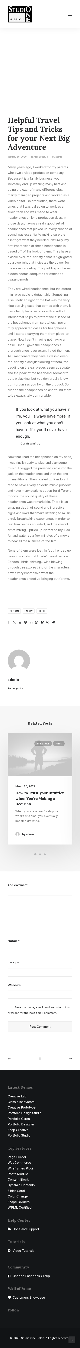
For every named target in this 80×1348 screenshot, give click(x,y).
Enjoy (29, 611)
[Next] (59, 1058)
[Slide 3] (44, 854)
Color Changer (18, 1196)
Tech (41, 611)
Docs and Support (26, 1229)
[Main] (40, 1058)
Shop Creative (18, 1130)
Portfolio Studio (19, 1135)
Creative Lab (17, 1096)
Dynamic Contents (21, 1185)
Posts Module (18, 1174)
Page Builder (17, 1157)
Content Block (18, 1179)
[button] (70, 14)
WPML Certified (20, 1207)
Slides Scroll (16, 1191)
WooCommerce (19, 1162)
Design (14, 611)
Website (14, 985)
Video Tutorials (23, 1251)
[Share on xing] (47, 622)
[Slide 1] (35, 854)
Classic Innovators (21, 1102)
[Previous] (20, 1058)
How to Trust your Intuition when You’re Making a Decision (40, 798)
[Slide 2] (40, 854)
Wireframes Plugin (21, 1168)
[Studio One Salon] (20, 14)
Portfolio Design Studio (24, 1113)
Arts (35, 156)
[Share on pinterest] (25, 622)
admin (58, 156)
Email (13, 963)
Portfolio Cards (19, 1119)
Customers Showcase (29, 1297)
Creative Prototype (22, 1107)
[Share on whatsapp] (36, 622)
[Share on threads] (19, 622)
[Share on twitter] (14, 622)
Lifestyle (43, 156)
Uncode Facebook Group (31, 1276)
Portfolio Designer (21, 1124)
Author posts (15, 688)
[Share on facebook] (8, 622)
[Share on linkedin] (30, 622)
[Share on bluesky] (42, 622)
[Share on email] (53, 622)
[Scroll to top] (71, 1340)
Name (14, 941)
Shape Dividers (19, 1202)
